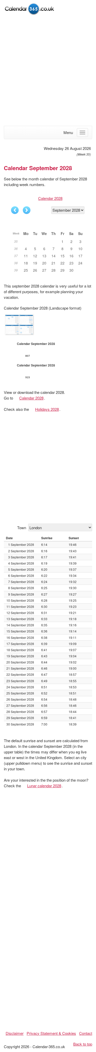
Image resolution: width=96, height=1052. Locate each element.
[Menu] (82, 132)
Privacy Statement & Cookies (51, 1033)
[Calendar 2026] (29, 8)
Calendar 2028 (50, 198)
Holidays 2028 (47, 409)
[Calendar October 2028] (26, 210)
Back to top (82, 1044)
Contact (85, 1033)
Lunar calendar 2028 (44, 785)
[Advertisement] (48, 71)
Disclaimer (15, 1033)
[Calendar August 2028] (15, 210)
